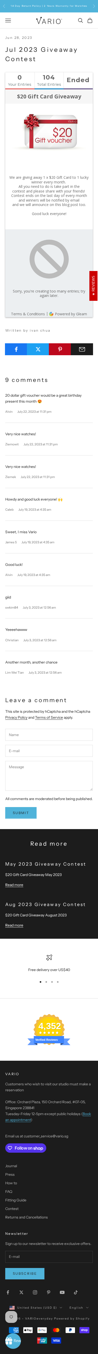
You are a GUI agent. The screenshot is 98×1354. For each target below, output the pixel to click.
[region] (49, 963)
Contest (12, 1208)
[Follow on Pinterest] (48, 1292)
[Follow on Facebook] (7, 1292)
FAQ (8, 1191)
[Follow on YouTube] (62, 1292)
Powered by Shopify (72, 1318)
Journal (11, 1166)
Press (10, 1174)
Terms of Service (49, 717)
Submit (21, 813)
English (76, 1307)
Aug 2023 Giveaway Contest (45, 904)
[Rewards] (13, 1341)
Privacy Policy (16, 717)
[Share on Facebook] (16, 349)
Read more (14, 884)
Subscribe (25, 1273)
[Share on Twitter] (38, 349)
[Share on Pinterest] (60, 349)
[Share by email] (82, 349)
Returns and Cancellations (26, 1217)
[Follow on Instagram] (35, 1292)
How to (11, 1183)
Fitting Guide (15, 1200)
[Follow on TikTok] (75, 1292)
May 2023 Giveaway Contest (45, 864)
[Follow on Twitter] (21, 1292)
